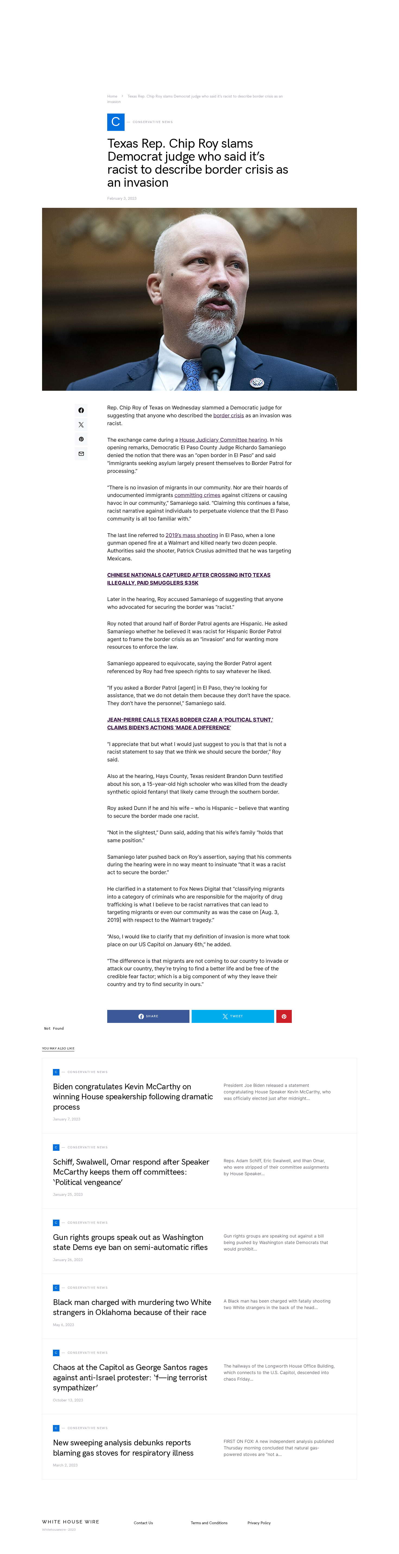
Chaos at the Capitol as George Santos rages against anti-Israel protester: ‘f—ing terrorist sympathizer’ (130, 1378)
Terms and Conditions (209, 1523)
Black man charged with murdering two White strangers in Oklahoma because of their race (132, 1308)
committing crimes (197, 495)
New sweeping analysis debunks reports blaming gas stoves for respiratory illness (123, 1448)
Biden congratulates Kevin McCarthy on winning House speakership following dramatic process (133, 1097)
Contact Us (143, 1523)
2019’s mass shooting (192, 535)
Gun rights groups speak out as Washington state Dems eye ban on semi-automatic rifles (130, 1243)
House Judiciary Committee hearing (223, 440)
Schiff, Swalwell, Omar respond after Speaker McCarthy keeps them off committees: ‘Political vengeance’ (131, 1172)
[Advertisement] (199, 38)
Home (112, 96)
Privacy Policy (259, 1523)
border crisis (228, 415)
